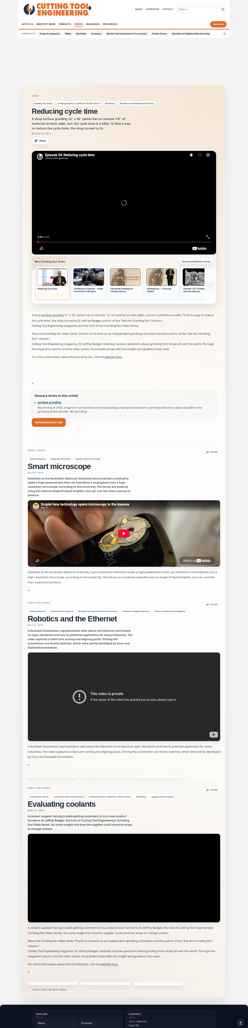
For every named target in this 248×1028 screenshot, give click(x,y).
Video (35, 96)
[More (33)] (224, 34)
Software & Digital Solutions (136, 611)
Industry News (46, 24)
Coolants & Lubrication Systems (68, 785)
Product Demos (159, 34)
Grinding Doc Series (43, 103)
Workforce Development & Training (137, 103)
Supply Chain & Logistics (162, 785)
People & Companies (50, 34)
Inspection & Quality (61, 459)
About (139, 9)
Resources (110, 24)
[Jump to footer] (240, 1023)
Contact (167, 9)
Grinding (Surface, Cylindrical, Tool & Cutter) (79, 103)
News (41, 1004)
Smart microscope (59, 466)
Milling (68, 34)
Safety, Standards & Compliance (170, 611)
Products (65, 24)
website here (113, 357)
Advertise (152, 9)
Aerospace (96, 34)
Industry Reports (38, 459)
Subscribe (218, 24)
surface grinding (53, 315)
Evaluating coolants (61, 793)
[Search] (222, 9)
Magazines (93, 24)
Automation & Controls (62, 611)
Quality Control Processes (88, 459)
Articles (27, 24)
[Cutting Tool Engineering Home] (57, 9)
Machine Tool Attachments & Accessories (127, 34)
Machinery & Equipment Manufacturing (190, 34)
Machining (81, 34)
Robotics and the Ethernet (72, 618)
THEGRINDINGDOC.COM (49, 422)
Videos (78, 24)
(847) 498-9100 (137, 1020)
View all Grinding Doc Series (196, 261)
